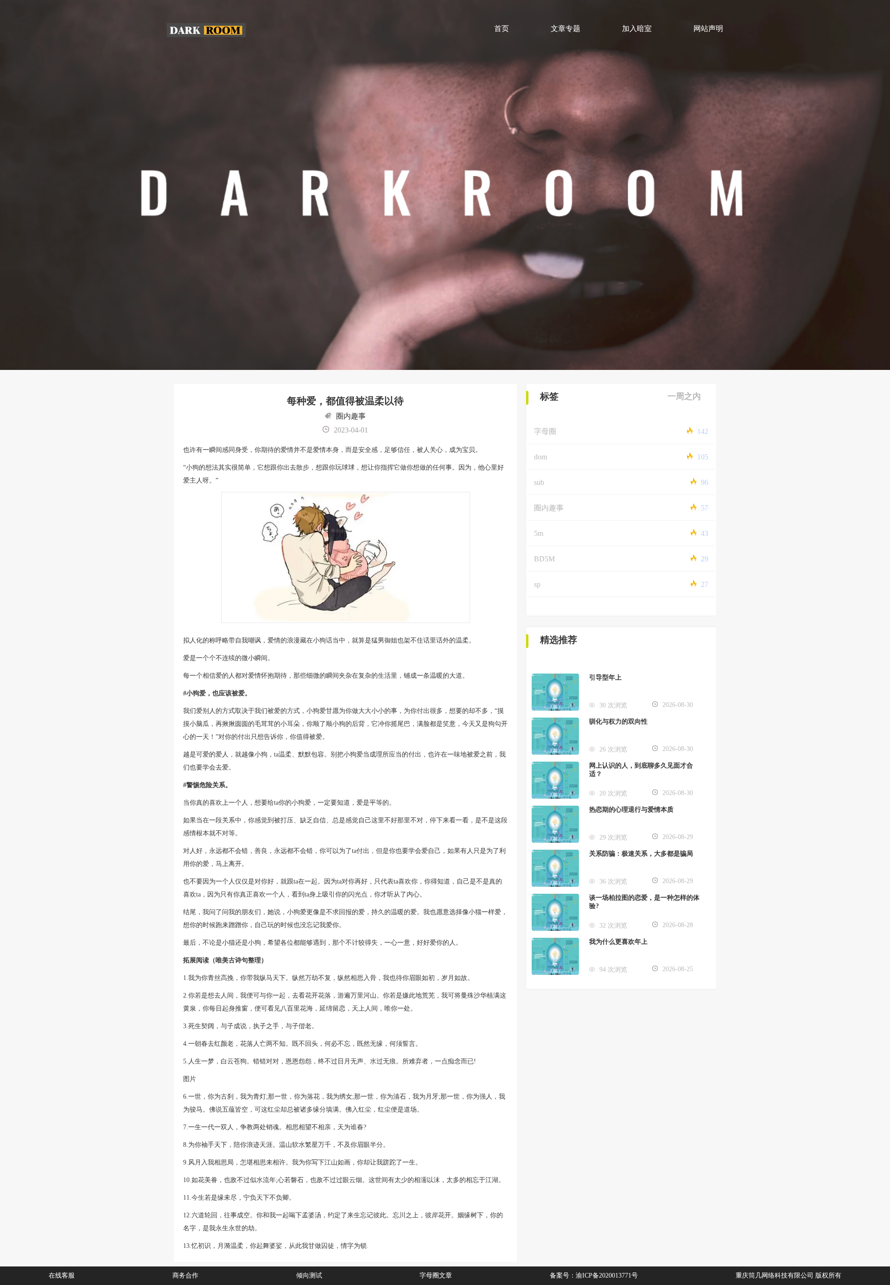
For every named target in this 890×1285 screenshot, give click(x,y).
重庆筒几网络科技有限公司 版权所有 (788, 1275)
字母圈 (545, 431)
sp (537, 584)
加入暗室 (637, 28)
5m (538, 533)
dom (540, 457)
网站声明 (708, 28)
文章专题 (565, 28)
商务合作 (185, 1275)
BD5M (544, 559)
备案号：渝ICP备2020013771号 (594, 1275)
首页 (501, 28)
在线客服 (62, 1275)
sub (539, 482)
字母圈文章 (436, 1275)
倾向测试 (309, 1275)
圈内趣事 (351, 416)
